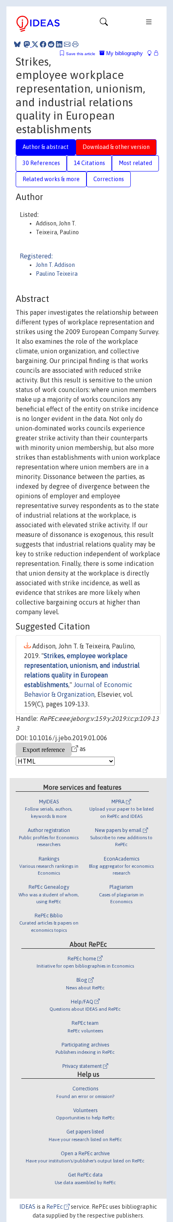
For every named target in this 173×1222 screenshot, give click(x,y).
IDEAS (27, 1206)
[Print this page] (75, 44)
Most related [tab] (135, 163)
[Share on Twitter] (35, 44)
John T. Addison (55, 265)
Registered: (36, 256)
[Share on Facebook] (43, 44)
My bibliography (124, 53)
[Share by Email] (67, 44)
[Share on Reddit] (51, 44)
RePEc (55, 1206)
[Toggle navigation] (104, 24)
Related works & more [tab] (51, 179)
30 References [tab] (41, 163)
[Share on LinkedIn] (59, 44)
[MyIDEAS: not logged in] (152, 53)
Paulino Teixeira (57, 273)
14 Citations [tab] (89, 163)
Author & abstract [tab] (46, 147)
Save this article (80, 54)
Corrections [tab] (108, 179)
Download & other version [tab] (116, 147)
